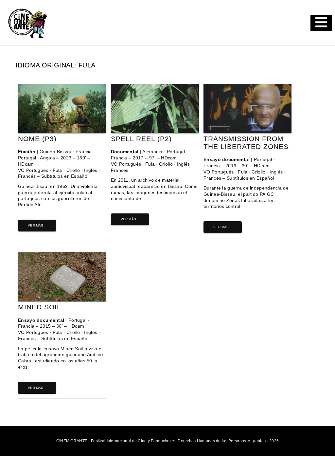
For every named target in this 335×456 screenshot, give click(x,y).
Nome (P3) (37, 138)
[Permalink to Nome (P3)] (62, 131)
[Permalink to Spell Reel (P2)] (155, 131)
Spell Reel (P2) (141, 138)
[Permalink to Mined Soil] (62, 299)
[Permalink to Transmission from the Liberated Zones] (247, 131)
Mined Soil (39, 307)
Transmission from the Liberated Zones (246, 142)
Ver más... (37, 225)
